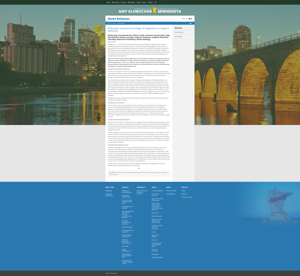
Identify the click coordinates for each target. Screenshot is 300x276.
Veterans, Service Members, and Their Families (157, 221)
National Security (157, 216)
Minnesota (131, 2)
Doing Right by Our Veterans (127, 207)
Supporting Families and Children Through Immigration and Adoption (128, 214)
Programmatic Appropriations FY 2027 (127, 255)
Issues (138, 2)
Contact (150, 2)
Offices (183, 191)
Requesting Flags (127, 227)
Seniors (154, 232)
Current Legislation (157, 191)
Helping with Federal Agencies (127, 191)
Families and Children (155, 236)
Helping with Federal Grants (126, 196)
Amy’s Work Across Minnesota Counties (142, 192)
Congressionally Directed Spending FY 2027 (127, 262)
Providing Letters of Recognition (128, 231)
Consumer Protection (155, 250)
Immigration (155, 254)
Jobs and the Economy (155, 194)
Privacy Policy (113, 273)
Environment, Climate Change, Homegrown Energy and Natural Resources (157, 207)
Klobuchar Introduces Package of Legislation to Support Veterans (138, 29)
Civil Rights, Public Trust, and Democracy (157, 227)
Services (123, 2)
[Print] (190, 23)
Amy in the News (179, 32)
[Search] (155, 2)
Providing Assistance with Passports (126, 222)
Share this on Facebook (189, 18)
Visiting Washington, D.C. (127, 250)
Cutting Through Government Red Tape (127, 201)
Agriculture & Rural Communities (157, 199)
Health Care (155, 213)
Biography (108, 191)
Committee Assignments (109, 194)
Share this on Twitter (191, 18)
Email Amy (184, 194)
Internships (125, 246)
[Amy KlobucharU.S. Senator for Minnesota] (150, 10)
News (144, 2)
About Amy (115, 2)
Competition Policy (157, 257)
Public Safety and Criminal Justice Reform (157, 244)
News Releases (119, 18)
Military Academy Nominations (127, 235)
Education (154, 240)
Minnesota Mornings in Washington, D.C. (127, 241)
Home (108, 2)
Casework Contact (186, 197)
